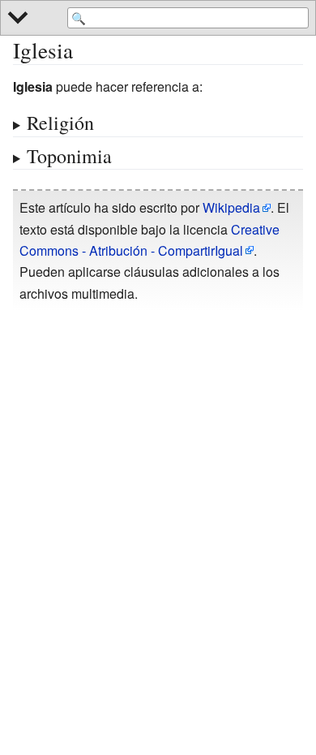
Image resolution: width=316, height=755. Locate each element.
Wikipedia (231, 207)
